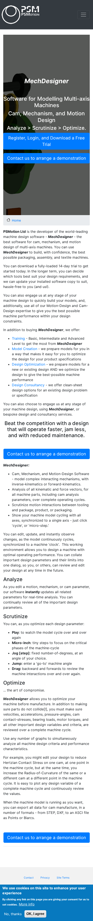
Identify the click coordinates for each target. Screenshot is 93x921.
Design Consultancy (29, 385)
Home (16, 220)
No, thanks (13, 914)
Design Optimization (28, 364)
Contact (29, 877)
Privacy (45, 877)
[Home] (21, 15)
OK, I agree (35, 914)
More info (27, 904)
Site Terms (63, 877)
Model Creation (24, 349)
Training (18, 338)
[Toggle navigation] (83, 14)
